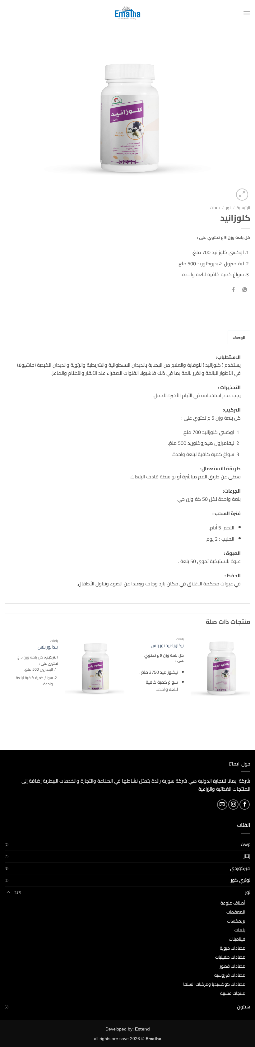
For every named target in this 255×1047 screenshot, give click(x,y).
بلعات (215, 208)
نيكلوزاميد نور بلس (167, 646)
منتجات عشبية (232, 993)
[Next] (5, 691)
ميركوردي (240, 868)
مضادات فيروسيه (229, 975)
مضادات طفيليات (230, 957)
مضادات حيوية (232, 948)
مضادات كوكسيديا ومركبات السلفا (214, 984)
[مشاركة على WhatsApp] (244, 290)
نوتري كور (240, 880)
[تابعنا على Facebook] (244, 804)
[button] (246, 13)
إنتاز (246, 856)
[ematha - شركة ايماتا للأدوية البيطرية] (127, 13)
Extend (142, 1028)
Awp (245, 844)
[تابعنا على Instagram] (233, 804)
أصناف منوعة (232, 903)
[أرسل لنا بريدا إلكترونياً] (222, 804)
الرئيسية (243, 208)
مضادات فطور (232, 966)
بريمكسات (236, 921)
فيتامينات (237, 939)
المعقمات (235, 912)
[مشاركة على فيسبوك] (233, 290)
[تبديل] (8, 892)
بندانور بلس (48, 647)
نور (228, 208)
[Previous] (250, 691)
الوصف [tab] (239, 337)
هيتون (243, 1006)
